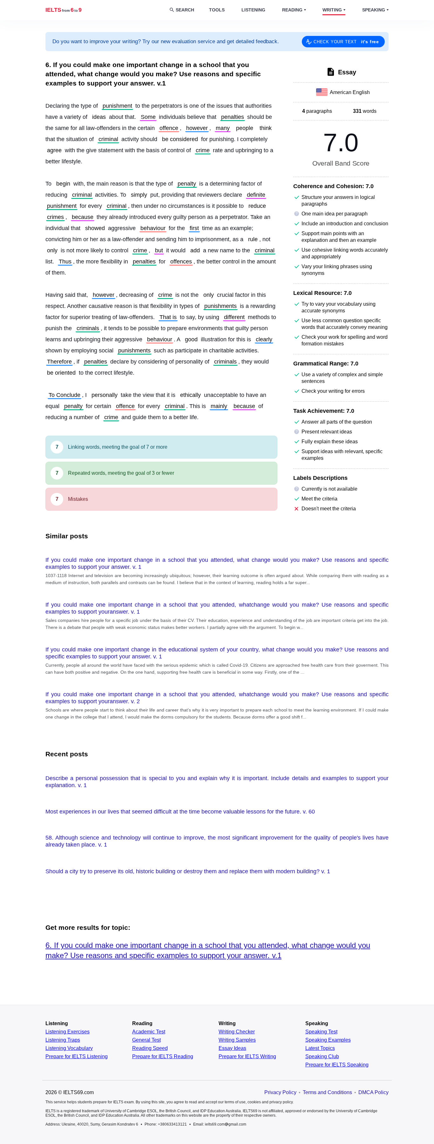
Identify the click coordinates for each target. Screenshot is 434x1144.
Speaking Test (321, 1031)
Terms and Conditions (327, 1092)
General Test (146, 1040)
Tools (217, 9)
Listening (253, 9)
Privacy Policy (280, 1092)
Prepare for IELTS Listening (76, 1056)
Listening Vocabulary (69, 1048)
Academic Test (148, 1031)
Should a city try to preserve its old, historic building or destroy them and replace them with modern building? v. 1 (187, 871)
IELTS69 (63, 10)
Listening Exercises (67, 1031)
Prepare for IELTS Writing (247, 1056)
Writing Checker (237, 1031)
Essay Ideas (232, 1048)
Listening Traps (62, 1040)
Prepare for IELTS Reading (162, 1056)
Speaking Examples (328, 1040)
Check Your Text (346, 41)
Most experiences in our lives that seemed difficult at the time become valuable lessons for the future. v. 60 (180, 811)
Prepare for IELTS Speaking (337, 1064)
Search (185, 9)
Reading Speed (150, 1048)
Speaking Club (322, 1056)
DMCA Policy (373, 1092)
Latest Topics (320, 1048)
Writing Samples (237, 1040)
